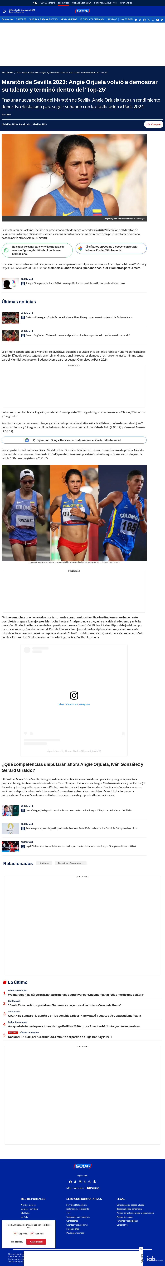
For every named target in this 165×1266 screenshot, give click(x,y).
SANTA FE (21, 19)
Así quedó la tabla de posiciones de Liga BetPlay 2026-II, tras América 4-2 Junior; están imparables (74, 1026)
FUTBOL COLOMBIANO (92, 19)
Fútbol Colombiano (17, 990)
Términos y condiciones (127, 1221)
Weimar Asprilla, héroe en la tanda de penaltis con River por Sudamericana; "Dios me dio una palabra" (76, 994)
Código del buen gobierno (78, 1217)
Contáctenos (72, 1221)
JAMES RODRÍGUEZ (130, 19)
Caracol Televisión (29, 1209)
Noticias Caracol (28, 1205)
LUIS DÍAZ (112, 19)
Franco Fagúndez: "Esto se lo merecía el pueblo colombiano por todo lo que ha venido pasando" (78, 335)
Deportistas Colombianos (70, 863)
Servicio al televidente (76, 1205)
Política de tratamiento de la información (135, 1213)
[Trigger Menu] (4, 11)
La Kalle (24, 1217)
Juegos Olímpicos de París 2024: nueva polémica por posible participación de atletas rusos (75, 283)
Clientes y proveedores (77, 1225)
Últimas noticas (48, 3)
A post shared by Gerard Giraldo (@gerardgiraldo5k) (74, 751)
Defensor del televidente (77, 1209)
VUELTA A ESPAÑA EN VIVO (43, 19)
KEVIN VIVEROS (69, 19)
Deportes (23, 1233)
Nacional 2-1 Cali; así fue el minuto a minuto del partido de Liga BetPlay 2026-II (60, 1037)
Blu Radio (25, 1213)
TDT (68, 1213)
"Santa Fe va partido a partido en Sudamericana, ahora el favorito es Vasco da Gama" (64, 1005)
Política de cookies (124, 1217)
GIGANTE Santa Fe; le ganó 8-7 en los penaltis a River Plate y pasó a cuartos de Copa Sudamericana (74, 1015)
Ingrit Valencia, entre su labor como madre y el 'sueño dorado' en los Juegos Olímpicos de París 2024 (81, 845)
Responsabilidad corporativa (129, 1209)
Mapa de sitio (72, 1229)
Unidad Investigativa (81, 3)
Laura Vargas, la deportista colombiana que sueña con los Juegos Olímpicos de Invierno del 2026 (78, 810)
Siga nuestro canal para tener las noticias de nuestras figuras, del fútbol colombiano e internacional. (37, 250)
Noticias (39, 1233)
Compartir (156, 124)
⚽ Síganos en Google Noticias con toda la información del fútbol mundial (77, 440)
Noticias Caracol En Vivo (105, 3)
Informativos (126, 3)
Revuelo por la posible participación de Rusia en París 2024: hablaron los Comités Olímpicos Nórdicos (81, 828)
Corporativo (122, 1225)
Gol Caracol (63, 3)
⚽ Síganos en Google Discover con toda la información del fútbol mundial (111, 248)
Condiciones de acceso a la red (130, 1205)
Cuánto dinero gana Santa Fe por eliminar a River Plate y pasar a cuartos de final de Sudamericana (79, 317)
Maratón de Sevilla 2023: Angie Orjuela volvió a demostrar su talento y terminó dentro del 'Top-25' (62, 72)
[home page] (35, 3)
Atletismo (44, 863)
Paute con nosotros (75, 1233)
